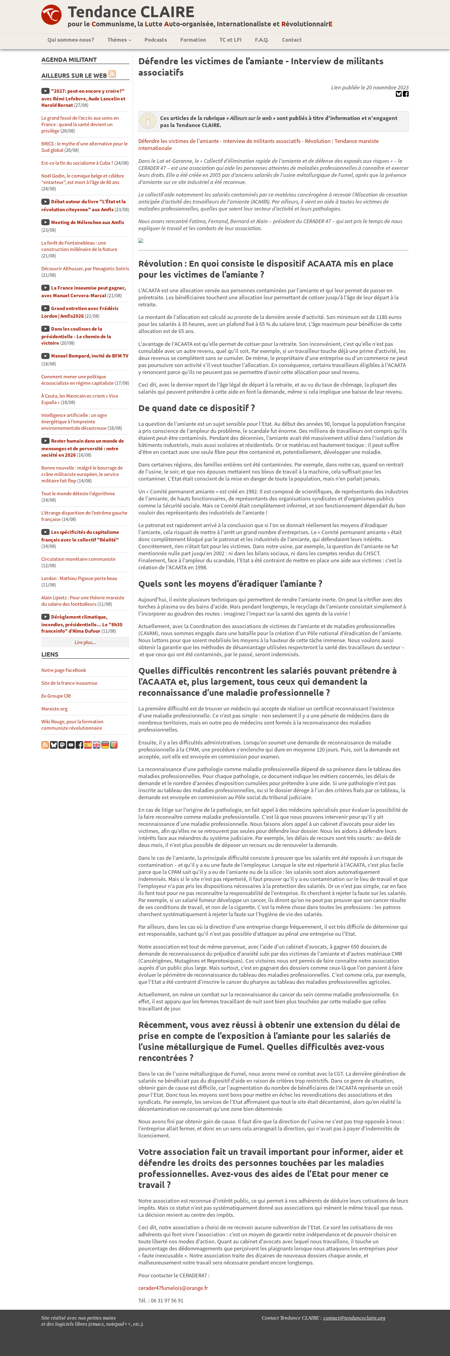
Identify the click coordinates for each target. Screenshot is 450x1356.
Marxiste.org (54, 709)
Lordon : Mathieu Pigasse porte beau (79, 578)
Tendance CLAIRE (131, 11)
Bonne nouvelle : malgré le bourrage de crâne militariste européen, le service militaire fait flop (82, 474)
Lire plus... (85, 642)
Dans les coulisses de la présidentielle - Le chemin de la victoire (76, 336)
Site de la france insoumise (69, 683)
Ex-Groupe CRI (56, 696)
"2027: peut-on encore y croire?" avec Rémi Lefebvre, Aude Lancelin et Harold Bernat (83, 98)
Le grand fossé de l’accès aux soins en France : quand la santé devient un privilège (80, 124)
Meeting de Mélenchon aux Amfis (87, 222)
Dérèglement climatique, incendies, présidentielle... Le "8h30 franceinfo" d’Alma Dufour (81, 624)
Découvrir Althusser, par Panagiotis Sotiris (85, 268)
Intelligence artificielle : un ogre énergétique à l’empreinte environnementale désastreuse (74, 421)
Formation (193, 39)
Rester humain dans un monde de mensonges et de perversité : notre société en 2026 (82, 448)
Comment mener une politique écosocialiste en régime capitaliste (77, 379)
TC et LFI (230, 39)
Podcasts (155, 39)
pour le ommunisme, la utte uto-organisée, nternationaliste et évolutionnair (200, 24)
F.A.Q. (261, 39)
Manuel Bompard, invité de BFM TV (89, 356)
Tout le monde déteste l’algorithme (78, 493)
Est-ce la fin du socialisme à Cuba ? (77, 163)
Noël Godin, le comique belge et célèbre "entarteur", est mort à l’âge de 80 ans (82, 179)
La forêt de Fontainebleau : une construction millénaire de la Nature (79, 246)
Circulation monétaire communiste (78, 559)
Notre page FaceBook (63, 670)
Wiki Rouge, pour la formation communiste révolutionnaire (72, 724)
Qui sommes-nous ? (70, 39)
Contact (292, 39)
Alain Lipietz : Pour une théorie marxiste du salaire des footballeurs (82, 600)
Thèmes (117, 39)
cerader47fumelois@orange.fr (173, 1287)
